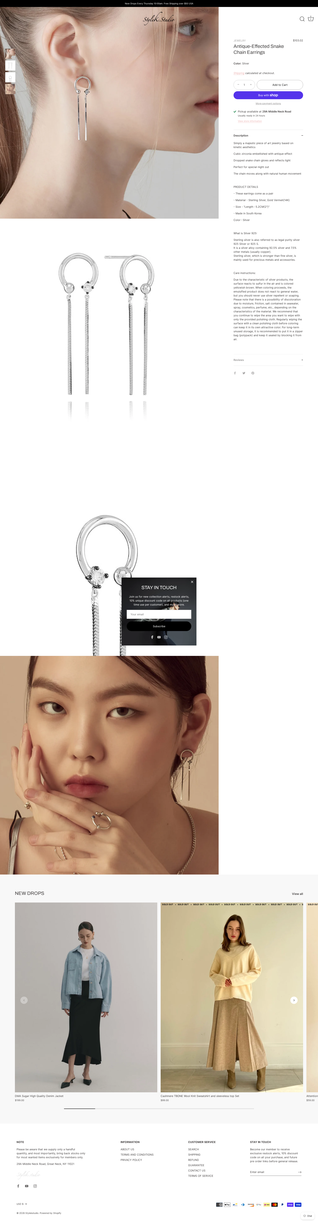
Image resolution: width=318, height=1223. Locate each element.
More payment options (268, 103)
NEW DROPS (29, 893)
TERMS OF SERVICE (200, 1175)
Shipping (239, 73)
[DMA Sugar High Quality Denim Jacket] (86, 997)
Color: (237, 63)
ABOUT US (127, 1149)
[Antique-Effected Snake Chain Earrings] (10, 54)
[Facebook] (152, 637)
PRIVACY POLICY (131, 1160)
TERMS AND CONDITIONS (137, 1154)
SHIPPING (194, 1154)
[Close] (192, 581)
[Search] (302, 19)
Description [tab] (241, 135)
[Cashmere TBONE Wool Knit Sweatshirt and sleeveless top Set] (232, 997)
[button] (24, 1000)
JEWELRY (240, 40)
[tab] (268, 247)
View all (297, 894)
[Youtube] (159, 637)
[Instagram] (165, 637)
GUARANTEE (196, 1165)
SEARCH (193, 1149)
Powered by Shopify (50, 1213)
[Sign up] (299, 1172)
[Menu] (7, 18)
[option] (10, 54)
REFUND (193, 1160)
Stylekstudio (31, 1213)
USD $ (20, 1204)
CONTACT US (196, 1170)
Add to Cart (280, 84)
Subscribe (159, 626)
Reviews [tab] (239, 360)
